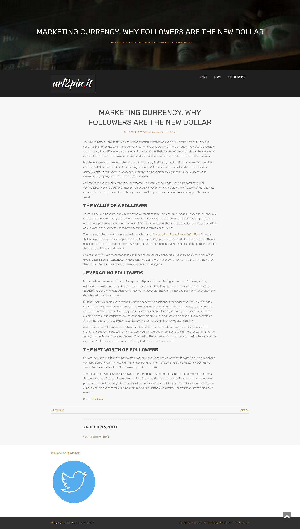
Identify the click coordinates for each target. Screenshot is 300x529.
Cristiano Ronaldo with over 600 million (176, 234)
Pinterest (98, 399)
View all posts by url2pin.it (96, 437)
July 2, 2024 (130, 132)
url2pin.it (172, 132)
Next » (245, 410)
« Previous (57, 410)
